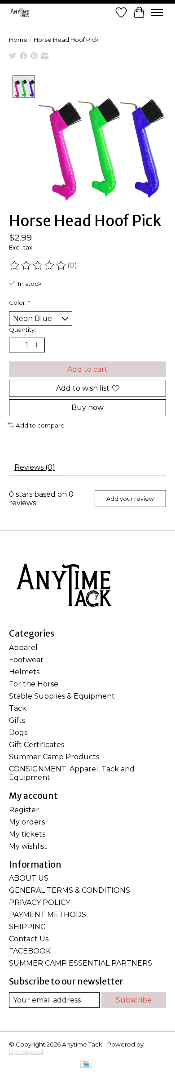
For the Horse (33, 684)
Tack (17, 708)
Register (24, 810)
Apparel (23, 647)
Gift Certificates (36, 744)
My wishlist (28, 846)
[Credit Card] (86, 1064)
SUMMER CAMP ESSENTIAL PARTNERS (80, 963)
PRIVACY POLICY (39, 902)
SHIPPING (27, 926)
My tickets (27, 834)
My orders (27, 822)
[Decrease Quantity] (17, 345)
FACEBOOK (30, 951)
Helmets (24, 672)
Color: (19, 302)
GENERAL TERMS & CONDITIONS (69, 890)
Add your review (130, 498)
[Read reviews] (38, 265)
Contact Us (28, 939)
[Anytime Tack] (20, 12)
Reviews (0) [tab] (34, 467)
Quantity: (22, 329)
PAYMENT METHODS (47, 914)
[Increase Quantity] (36, 345)
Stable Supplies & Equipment (62, 696)
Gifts (17, 720)
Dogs (18, 732)
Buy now (87, 407)
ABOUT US (28, 878)
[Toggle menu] (157, 13)
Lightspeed (26, 1051)
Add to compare (40, 425)
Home (18, 39)
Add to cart (87, 369)
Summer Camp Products (54, 757)
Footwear (26, 659)
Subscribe (134, 1000)
